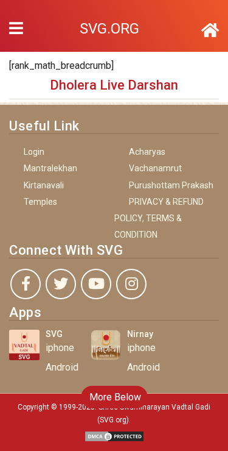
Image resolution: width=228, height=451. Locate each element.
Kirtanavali (44, 185)
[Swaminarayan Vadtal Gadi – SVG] (210, 30)
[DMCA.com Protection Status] (114, 435)
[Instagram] (131, 284)
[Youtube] (96, 284)
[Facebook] (25, 284)
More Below (114, 397)
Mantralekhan (50, 168)
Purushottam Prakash (171, 185)
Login (34, 152)
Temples (40, 202)
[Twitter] (61, 284)
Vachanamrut (155, 168)
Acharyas (147, 152)
